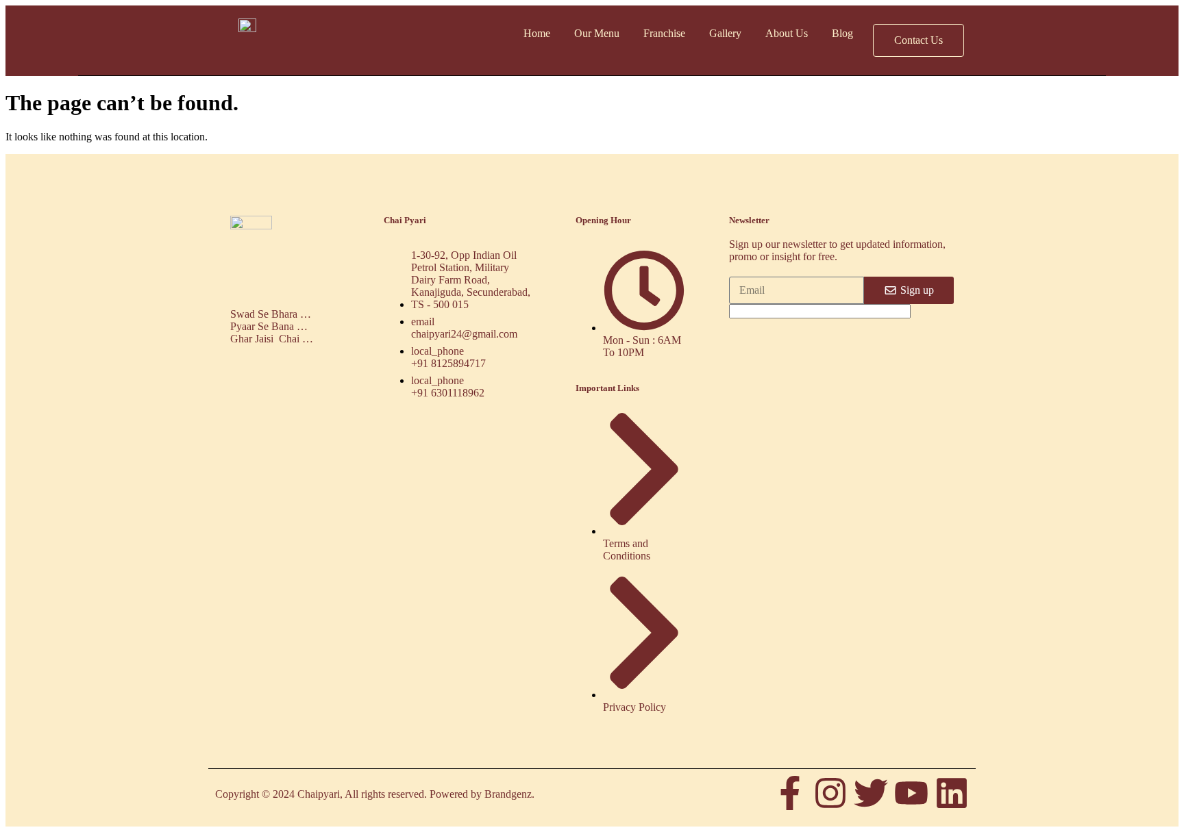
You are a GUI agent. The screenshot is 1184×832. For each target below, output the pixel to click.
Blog (842, 33)
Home (536, 33)
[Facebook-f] (790, 793)
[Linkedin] (952, 793)
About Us (786, 33)
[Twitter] (871, 793)
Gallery (725, 33)
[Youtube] (911, 793)
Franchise (664, 33)
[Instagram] (830, 793)
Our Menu (596, 33)
